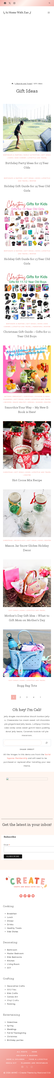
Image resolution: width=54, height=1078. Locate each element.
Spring (31, 402)
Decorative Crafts (16, 986)
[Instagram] (14, 3)
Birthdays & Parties (12, 155)
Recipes (7, 402)
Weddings (11, 1029)
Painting (11, 1004)
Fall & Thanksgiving (16, 1033)
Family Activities (31, 155)
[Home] (12, 84)
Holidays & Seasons (27, 1055)
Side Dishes (12, 931)
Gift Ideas (46, 155)
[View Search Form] (49, 3)
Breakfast (17, 396)
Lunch (10, 917)
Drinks (10, 924)
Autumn (7, 396)
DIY (9, 968)
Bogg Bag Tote (27, 685)
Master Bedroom (15, 953)
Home (10, 158)
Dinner (10, 921)
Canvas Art (12, 997)
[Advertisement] (27, 47)
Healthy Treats (14, 928)
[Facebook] (5, 3)
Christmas (28, 396)
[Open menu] (48, 12)
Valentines (12, 1022)
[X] (10, 3)
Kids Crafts (12, 993)
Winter (33, 181)
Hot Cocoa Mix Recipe (27, 480)
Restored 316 (43, 1073)
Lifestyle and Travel (37, 158)
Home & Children (15, 1059)
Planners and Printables (34, 1063)
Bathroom (12, 950)
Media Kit (11, 1063)
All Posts (22, 1052)
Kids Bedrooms (14, 957)
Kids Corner (20, 158)
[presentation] (27, 128)
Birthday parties (15, 1040)
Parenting (37, 326)
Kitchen (10, 960)
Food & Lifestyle (38, 1059)
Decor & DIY (19, 540)
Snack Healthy (19, 402)
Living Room (13, 964)
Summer (39, 402)
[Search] (46, 743)
